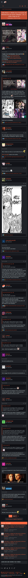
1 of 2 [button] (10, 516)
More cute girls (5, 154)
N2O (7, 504)
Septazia (8, 285)
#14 (25, 370)
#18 (25, 468)
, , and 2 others (12, 251)
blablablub (8, 178)
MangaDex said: (6, 78)
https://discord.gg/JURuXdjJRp (14, 58)
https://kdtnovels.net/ (15, 56)
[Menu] (1, 2)
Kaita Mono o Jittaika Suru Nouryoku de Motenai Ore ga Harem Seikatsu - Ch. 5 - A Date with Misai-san (15, 527)
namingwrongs (9, 421)
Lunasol (8, 335)
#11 (25, 317)
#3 (25, 75)
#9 (25, 261)
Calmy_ (7, 47)
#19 (25, 492)
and (8, 499)
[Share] (24, 28)
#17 (25, 425)
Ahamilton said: (6, 405)
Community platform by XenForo (11, 575)
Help (17, 573)
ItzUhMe (8, 163)
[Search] (3, 6)
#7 (25, 183)
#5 (25, 148)
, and (11, 330)
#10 (25, 289)
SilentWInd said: (6, 319)
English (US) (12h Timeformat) (8, 572)
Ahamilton (8, 256)
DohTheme (10, 576)
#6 (25, 168)
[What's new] (25, 6)
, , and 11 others (13, 122)
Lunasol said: (5, 385)
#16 (25, 403)
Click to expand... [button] (14, 89)
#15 (25, 382)
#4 (25, 132)
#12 (25, 340)
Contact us (17, 572)
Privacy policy (12, 573)
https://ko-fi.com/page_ (11, 62)
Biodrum (8, 354)
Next (14, 516)
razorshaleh (9, 71)
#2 (25, 51)
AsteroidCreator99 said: (8, 263)
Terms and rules (4, 573)
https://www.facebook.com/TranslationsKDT (12, 61)
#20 (25, 509)
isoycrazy (8, 463)
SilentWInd (8, 128)
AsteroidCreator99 (10, 240)
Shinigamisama (9, 144)
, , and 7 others (14, 173)
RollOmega (8, 312)
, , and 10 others (13, 279)
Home (21, 573)
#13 (25, 358)
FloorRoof (8, 366)
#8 (25, 245)
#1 (25, 28)
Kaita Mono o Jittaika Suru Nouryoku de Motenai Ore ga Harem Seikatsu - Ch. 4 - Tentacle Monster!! (15, 535)
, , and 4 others (13, 138)
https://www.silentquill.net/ (13, 55)
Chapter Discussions (13, 529)
